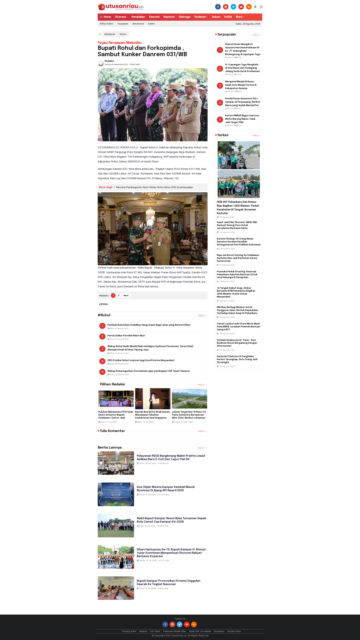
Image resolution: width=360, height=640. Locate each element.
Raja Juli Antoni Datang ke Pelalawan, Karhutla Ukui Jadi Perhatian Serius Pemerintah (238, 258)
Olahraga (184, 17)
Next (126, 295)
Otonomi (120, 17)
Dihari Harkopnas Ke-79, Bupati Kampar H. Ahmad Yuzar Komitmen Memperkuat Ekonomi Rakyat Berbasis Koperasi (171, 553)
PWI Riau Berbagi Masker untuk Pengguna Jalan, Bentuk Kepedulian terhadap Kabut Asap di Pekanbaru (237, 310)
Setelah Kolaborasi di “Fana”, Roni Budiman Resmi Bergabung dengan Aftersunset (237, 343)
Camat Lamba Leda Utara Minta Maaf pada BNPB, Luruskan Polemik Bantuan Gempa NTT (238, 327)
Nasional (169, 17)
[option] (116, 406)
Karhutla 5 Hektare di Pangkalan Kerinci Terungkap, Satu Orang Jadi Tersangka (237, 359)
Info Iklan (155, 631)
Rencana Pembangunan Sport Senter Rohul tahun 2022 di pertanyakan (154, 187)
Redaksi (109, 61)
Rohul (104, 304)
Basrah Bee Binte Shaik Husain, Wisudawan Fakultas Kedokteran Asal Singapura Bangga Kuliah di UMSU (152, 416)
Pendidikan (138, 17)
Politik (228, 17)
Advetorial (109, 34)
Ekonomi (154, 17)
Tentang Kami (129, 631)
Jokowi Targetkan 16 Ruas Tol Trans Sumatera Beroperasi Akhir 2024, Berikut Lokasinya (189, 415)
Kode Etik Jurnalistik (200, 631)
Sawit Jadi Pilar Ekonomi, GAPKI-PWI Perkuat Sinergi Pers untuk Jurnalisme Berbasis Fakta (237, 225)
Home (107, 17)
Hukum (216, 17)
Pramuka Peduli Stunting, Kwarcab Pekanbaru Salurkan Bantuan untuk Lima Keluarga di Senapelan (237, 274)
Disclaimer (219, 631)
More (239, 17)
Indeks (151, 23)
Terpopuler (122, 23)
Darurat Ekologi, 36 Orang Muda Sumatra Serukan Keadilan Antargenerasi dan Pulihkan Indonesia (238, 242)
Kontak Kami (234, 631)
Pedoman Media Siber (174, 631)
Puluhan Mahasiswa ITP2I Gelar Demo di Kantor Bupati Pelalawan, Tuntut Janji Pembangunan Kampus (115, 416)
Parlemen (200, 17)
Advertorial (138, 23)
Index (201, 316)
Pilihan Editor (106, 23)
